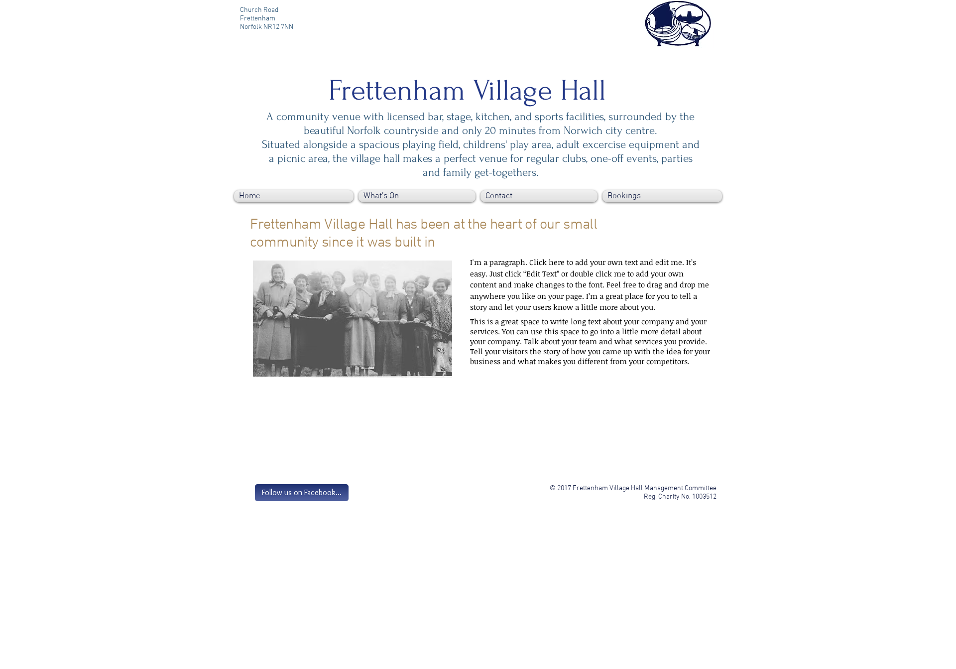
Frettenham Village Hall (467, 90)
